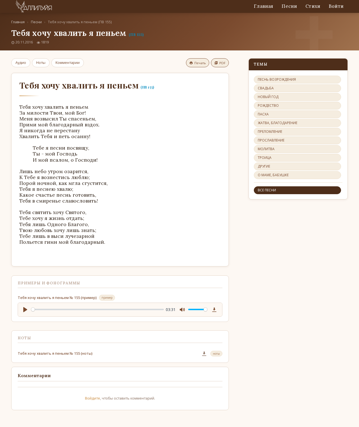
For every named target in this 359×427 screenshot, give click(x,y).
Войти (336, 6)
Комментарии (68, 62)
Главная (263, 6)
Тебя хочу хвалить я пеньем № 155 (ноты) (55, 353)
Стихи (312, 6)
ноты (216, 354)
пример (107, 298)
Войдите (92, 398)
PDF (222, 63)
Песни (289, 6)
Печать (200, 63)
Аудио (20, 62)
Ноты (40, 62)
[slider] (97, 309)
